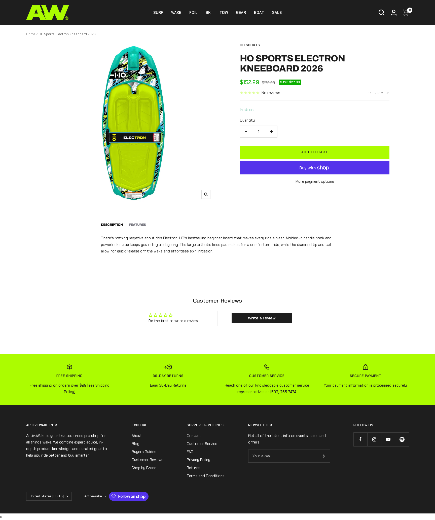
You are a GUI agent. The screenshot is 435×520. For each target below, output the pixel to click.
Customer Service (202, 443)
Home (30, 34)
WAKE (176, 12)
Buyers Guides (144, 451)
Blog (135, 443)
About (137, 435)
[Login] (394, 13)
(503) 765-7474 (283, 391)
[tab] (112, 226)
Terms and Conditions (206, 475)
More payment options (315, 181)
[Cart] (406, 13)
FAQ (190, 451)
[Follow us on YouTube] (388, 439)
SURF (158, 12)
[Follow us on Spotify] (402, 439)
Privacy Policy (198, 459)
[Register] (323, 456)
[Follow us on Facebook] (360, 439)
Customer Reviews (147, 459)
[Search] (382, 13)
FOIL (193, 12)
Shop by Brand (144, 467)
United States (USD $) (46, 496)
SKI (208, 12)
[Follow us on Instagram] (374, 439)
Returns (193, 467)
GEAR (241, 12)
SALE (277, 12)
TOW (224, 12)
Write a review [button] (262, 318)
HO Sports (250, 45)
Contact (194, 435)
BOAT (259, 12)
